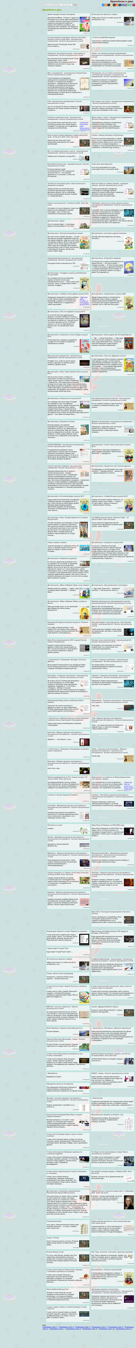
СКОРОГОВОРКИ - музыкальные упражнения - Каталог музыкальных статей (66, 445)
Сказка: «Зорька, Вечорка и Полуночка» (107, 135)
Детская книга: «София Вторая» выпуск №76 (110, 496)
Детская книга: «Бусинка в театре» (61, 421)
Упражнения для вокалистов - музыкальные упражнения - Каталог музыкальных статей (65, 259)
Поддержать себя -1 (50, 1327)
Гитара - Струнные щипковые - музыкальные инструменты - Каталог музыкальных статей (110, 660)
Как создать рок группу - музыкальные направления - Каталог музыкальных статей (113, 102)
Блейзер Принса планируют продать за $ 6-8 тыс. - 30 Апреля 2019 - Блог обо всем (111, 1054)
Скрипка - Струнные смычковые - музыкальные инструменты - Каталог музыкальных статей (111, 676)
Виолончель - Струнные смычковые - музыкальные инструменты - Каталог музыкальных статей (113, 701)
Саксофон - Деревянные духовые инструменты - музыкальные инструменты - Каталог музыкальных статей (68, 807)
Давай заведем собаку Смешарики (61, 14)
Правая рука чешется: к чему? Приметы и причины (67, 931)
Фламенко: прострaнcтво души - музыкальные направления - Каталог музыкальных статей (66, 54)
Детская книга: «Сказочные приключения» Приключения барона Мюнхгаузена (63, 1192)
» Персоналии (97, 1098)
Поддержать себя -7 (56, 1329)
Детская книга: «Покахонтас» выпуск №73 (64, 398)
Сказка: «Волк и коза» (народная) (60, 973)
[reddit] (117, 5)
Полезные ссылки (55, 825)
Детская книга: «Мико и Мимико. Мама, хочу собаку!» (68, 585)
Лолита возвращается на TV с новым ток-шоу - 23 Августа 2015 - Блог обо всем (67, 778)
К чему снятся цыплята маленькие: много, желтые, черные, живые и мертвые (111, 987)
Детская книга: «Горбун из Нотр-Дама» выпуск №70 (68, 294)
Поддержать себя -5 (115, 1327)
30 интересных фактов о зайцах (104, 14)
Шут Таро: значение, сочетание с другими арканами (112, 1252)
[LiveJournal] (120, 5)
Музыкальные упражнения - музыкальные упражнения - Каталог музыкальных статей (65, 356)
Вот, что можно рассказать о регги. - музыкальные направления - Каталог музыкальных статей (68, 152)
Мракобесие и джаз (123, 1)
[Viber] (125, 5)
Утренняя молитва (54, 1221)
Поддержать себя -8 (73, 1329)
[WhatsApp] (128, 5)
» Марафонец (52, 1073)
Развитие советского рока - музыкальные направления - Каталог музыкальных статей (65, 118)
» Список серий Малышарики (103, 37)
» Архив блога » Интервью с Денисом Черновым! (111, 1028)
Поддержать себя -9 (89, 1329)
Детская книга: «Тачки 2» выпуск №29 (106, 1270)
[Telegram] (131, 5)
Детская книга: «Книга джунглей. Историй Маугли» (112, 335)
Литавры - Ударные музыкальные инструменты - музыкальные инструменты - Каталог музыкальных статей (113, 874)
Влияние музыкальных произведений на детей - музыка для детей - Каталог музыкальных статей (111, 602)
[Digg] (114, 5)
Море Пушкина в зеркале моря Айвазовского (64, 1028)
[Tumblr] (122, 5)
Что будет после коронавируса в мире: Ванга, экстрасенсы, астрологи (109, 1153)
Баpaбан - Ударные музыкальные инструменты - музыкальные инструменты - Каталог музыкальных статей (68, 894)
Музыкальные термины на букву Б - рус (107, 1114)
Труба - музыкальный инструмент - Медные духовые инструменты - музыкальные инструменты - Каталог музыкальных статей (110, 750)
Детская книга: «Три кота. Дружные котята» (109, 356)
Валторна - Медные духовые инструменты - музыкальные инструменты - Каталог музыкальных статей (68, 734)
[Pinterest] (134, 5)
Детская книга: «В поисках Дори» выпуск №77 (66, 496)
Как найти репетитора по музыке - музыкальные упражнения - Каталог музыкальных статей (111, 399)
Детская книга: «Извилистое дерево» (62, 558)
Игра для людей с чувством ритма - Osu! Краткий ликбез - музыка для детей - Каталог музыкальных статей (112, 624)
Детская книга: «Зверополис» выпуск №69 (109, 294)
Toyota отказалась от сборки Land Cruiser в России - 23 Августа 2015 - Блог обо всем (68, 873)
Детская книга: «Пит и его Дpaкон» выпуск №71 (66, 311)
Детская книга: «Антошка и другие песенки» (109, 233)
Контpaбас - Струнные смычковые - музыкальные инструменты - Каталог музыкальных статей (68, 676)
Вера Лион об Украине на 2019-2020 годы (108, 825)
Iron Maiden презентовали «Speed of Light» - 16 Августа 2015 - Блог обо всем (110, 518)
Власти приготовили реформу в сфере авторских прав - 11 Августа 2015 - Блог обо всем (68, 136)
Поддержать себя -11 (124, 1329)
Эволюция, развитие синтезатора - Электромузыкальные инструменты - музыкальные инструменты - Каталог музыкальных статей (112, 1291)
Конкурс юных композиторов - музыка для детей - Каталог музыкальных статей (112, 641)
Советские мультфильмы (102, 164)
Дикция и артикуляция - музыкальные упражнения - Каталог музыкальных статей (112, 422)
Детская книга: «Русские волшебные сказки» (65, 233)
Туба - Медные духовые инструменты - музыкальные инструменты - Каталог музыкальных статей (113, 720)
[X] (109, 5)
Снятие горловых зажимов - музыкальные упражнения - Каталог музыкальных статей (65, 467)
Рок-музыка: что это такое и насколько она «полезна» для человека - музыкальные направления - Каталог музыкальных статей (109, 74)
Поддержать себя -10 (106, 1329)
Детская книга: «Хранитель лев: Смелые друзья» (111, 466)
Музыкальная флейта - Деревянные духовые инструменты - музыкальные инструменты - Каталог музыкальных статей (110, 855)
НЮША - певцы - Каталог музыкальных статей (110, 1073)
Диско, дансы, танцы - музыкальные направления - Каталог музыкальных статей (112, 118)
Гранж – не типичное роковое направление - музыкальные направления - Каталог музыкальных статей (112, 55)
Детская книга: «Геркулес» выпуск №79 (107, 542)
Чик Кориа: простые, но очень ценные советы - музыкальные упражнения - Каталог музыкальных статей (112, 205)
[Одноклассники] (106, 5)
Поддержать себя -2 (66, 1327)
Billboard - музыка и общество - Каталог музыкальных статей (62, 1007)
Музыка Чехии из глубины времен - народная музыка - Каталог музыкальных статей (110, 184)
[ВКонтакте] (103, 5)
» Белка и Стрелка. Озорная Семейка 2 (63, 795)
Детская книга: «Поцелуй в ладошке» (106, 258)
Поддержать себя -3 (82, 1327)
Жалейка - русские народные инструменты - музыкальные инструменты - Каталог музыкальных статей (67, 1099)
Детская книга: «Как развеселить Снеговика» (110, 585)
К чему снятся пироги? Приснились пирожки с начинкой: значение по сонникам (64, 1270)
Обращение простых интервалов (60, 1084)
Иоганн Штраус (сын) (55, 1252)
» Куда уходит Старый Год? (57, 948)
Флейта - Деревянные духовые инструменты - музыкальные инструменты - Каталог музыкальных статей (68, 839)
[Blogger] (111, 5)
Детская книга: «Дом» (56, 221)
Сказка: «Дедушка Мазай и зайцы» (104, 1007)
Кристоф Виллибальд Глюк (57, 1289)
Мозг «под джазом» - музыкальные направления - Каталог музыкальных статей (67, 74)
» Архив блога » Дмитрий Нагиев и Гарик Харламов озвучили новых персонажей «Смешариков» (68, 719)
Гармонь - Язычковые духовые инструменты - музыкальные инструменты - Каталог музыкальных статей (113, 796)
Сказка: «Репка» (53, 1238)
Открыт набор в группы (57, 542)
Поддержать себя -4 (99, 1327)
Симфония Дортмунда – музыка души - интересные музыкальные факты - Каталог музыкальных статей (112, 960)
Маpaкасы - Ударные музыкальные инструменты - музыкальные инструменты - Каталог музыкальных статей (68, 855)
